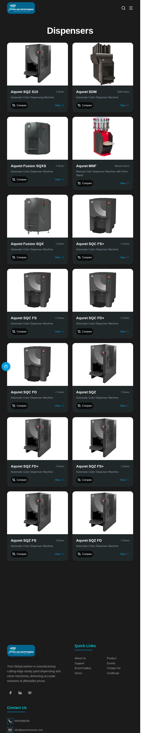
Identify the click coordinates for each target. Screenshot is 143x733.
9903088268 (22, 721)
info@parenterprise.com (29, 730)
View (58, 105)
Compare (21, 105)
